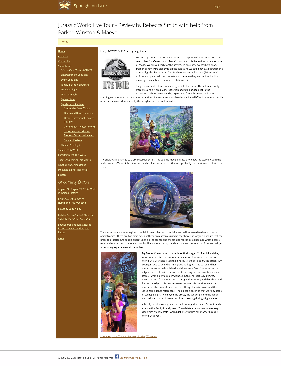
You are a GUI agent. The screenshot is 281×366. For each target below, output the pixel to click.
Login (217, 6)
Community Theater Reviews (79, 126)
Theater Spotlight (70, 145)
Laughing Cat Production (133, 357)
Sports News (68, 99)
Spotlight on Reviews (72, 104)
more (61, 238)
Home (64, 41)
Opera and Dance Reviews (78, 113)
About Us (63, 56)
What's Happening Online (72, 165)
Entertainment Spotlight (74, 74)
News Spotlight (69, 94)
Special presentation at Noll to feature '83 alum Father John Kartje (74, 228)
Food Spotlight (69, 89)
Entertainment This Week (72, 155)
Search (62, 174)
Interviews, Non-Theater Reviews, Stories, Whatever (128, 336)
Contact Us (64, 61)
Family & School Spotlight (75, 84)
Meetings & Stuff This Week (73, 169)
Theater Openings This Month (74, 160)
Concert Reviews (73, 140)
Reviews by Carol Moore (77, 108)
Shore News (64, 66)
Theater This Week (68, 150)
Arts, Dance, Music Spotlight (76, 70)
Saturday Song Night (69, 208)
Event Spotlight (69, 79)
